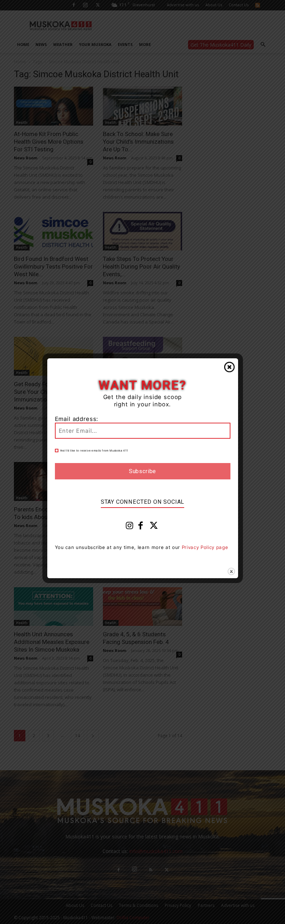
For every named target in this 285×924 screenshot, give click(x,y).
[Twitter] (154, 527)
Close (229, 367)
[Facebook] (140, 527)
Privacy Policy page (205, 547)
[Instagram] (129, 527)
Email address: (77, 418)
